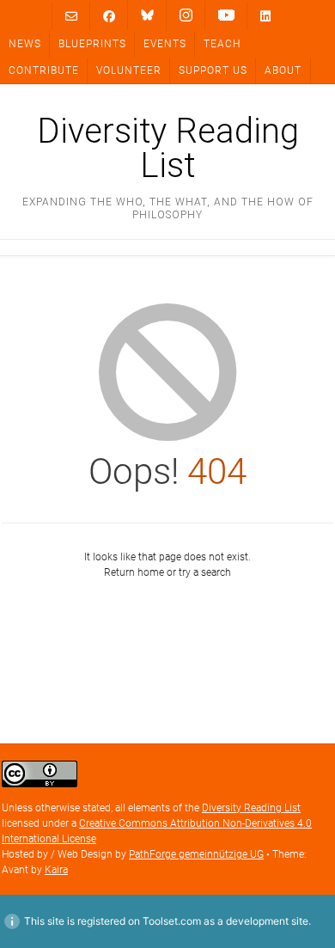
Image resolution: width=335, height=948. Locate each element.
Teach (222, 44)
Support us (213, 70)
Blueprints (92, 44)
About (283, 70)
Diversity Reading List (168, 148)
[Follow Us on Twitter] (147, 15)
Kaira (56, 870)
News (25, 44)
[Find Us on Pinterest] (226, 15)
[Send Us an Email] (71, 16)
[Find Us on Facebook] (109, 16)
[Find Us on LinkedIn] (265, 16)
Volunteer (128, 70)
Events (164, 44)
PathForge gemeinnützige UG (196, 854)
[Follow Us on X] (186, 15)
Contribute (44, 70)
